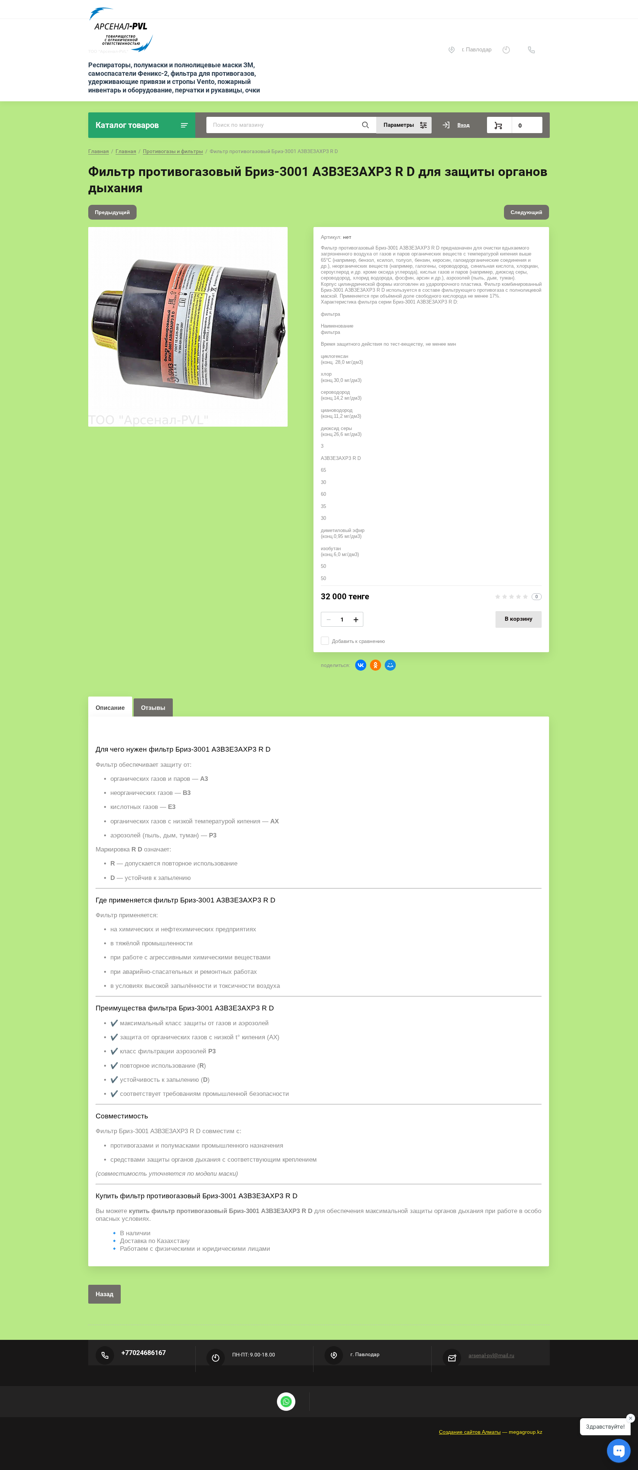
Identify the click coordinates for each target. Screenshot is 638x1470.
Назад (104, 1294)
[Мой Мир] (390, 665)
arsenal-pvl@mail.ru (491, 1355)
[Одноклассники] (375, 665)
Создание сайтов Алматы (470, 1432)
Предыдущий (112, 212)
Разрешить (373, 23)
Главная (98, 151)
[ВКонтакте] (360, 665)
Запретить (332, 23)
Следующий (526, 212)
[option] (188, 327)
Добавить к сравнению (358, 641)
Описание (110, 708)
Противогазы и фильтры (173, 151)
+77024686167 (143, 1352)
